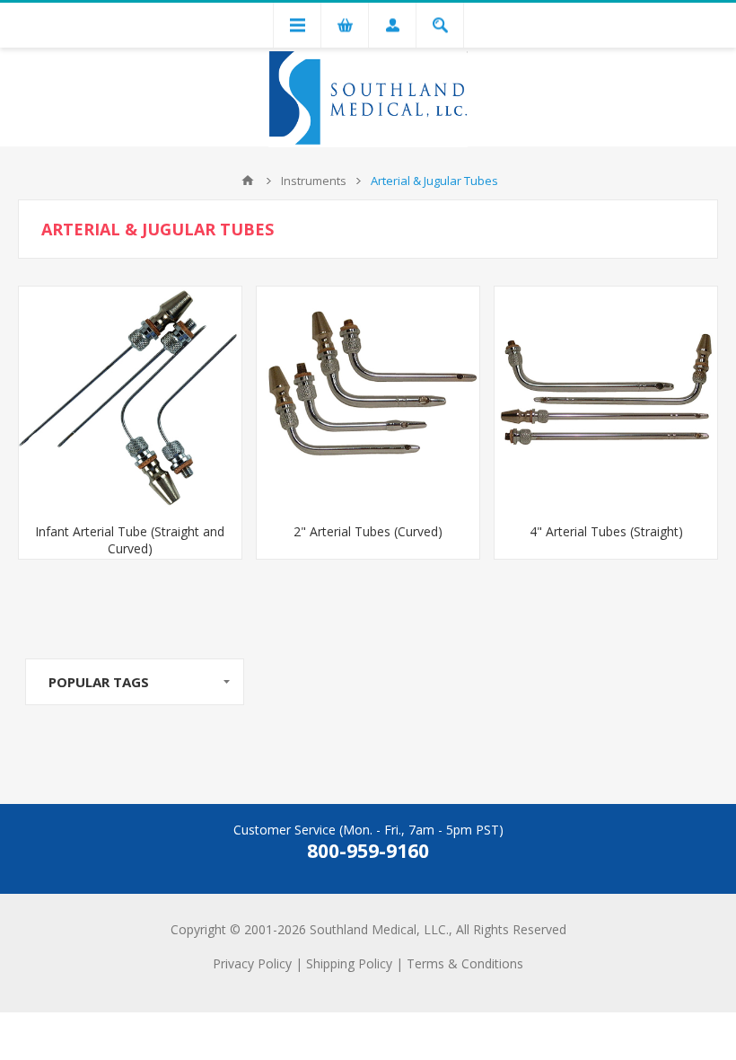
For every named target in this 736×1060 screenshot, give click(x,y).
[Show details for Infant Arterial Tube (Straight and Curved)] (130, 398)
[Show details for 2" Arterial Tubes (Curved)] (368, 398)
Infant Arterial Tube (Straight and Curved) (129, 540)
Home (248, 180)
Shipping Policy (349, 963)
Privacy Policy (252, 963)
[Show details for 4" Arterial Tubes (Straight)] (606, 398)
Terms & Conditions (465, 963)
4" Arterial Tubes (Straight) (606, 531)
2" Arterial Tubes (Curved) (368, 531)
